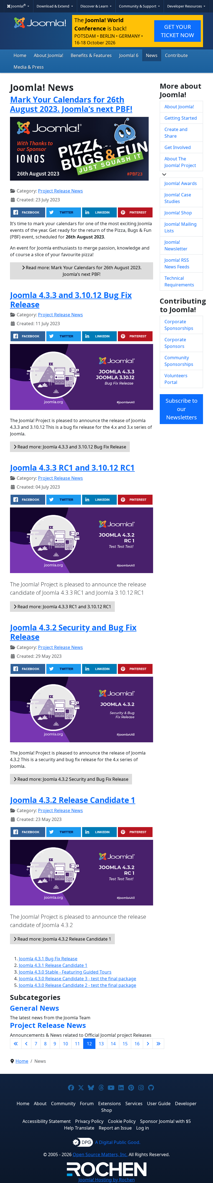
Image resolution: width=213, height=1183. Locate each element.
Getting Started (180, 118)
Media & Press (29, 67)
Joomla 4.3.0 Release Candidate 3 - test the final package (77, 979)
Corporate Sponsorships (178, 325)
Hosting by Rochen (106, 1180)
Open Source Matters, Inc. (100, 1154)
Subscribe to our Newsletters (181, 409)
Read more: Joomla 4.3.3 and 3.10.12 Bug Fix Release (71, 447)
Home (20, 55)
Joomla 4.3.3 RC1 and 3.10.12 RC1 (72, 467)
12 (89, 1044)
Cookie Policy (122, 1121)
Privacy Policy (89, 1121)
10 (65, 1044)
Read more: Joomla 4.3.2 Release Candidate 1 (63, 939)
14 (113, 1044)
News (152, 55)
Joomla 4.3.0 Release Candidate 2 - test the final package (77, 985)
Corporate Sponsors (175, 343)
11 (77, 1044)
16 (137, 1044)
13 (101, 1044)
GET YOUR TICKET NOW (177, 31)
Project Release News (60, 191)
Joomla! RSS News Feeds (176, 263)
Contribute (176, 55)
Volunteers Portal (175, 379)
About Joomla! (48, 55)
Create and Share (175, 132)
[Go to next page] (148, 1043)
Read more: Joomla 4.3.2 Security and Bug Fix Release (72, 779)
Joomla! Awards (180, 183)
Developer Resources (185, 6)
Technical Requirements (179, 281)
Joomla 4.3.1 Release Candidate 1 (53, 965)
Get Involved (177, 147)
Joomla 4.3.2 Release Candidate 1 (72, 800)
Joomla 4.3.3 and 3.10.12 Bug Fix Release (71, 300)
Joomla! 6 (128, 55)
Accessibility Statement (46, 1121)
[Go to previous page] (26, 1043)
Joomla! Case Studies (177, 198)
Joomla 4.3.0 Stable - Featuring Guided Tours (65, 972)
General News (34, 1008)
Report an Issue (115, 1128)
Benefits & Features (91, 55)
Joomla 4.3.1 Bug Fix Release (48, 959)
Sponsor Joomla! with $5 (165, 1121)
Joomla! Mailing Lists (180, 227)
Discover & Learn (94, 6)
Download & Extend (53, 6)
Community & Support (138, 6)
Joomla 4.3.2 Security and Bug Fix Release (73, 632)
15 (125, 1044)
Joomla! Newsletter (175, 245)
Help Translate (79, 1128)
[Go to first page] (16, 1043)
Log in (142, 1128)
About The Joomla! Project (180, 162)
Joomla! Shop (178, 213)
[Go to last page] (158, 1043)
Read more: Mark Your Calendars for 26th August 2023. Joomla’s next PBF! (83, 271)
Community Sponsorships (178, 361)
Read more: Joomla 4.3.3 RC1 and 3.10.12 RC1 (63, 607)
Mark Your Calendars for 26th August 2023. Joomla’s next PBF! (71, 104)
